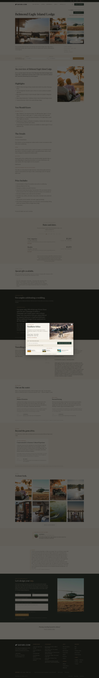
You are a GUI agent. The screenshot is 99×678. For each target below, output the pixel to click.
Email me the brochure (64, 343)
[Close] (72, 324)
